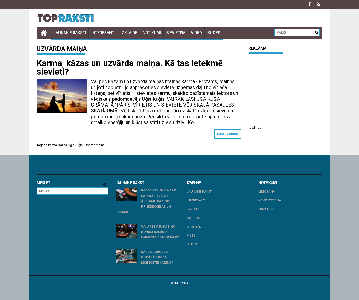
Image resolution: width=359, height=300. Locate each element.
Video (196, 32)
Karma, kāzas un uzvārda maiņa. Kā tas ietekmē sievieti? (130, 67)
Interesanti (103, 32)
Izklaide (129, 32)
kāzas (62, 145)
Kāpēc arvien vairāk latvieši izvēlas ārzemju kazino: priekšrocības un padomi (146, 201)
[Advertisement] (285, 89)
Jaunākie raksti (69, 32)
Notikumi (152, 32)
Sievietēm (176, 32)
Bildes (213, 32)
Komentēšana (269, 200)
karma (52, 145)
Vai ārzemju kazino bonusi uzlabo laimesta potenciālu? (160, 232)
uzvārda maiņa (94, 145)
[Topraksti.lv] (44, 33)
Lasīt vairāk (227, 134)
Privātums (266, 209)
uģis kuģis (75, 145)
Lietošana (266, 191)
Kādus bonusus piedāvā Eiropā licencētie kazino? (157, 257)
